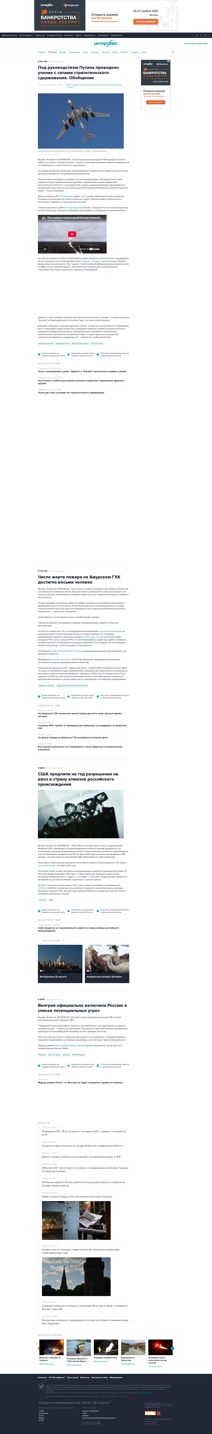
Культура (95, 52)
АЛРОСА (42, 900)
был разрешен (45, 865)
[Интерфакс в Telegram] (87, 1423)
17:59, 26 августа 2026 (54, 1000)
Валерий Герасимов (80, 343)
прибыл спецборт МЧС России (65, 651)
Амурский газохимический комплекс (72, 686)
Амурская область (46, 686)
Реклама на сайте (99, 1377)
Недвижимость (89, 35)
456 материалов (101, 1361)
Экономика (74, 52)
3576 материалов (74, 1365)
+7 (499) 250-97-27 (122, 1396)
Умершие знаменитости (105, 1357)
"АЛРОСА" (42, 888)
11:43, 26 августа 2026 (56, 571)
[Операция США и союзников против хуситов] (160, 1354)
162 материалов (127, 1364)
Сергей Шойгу (66, 196)
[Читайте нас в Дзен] (84, 1423)
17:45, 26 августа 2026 (54, 768)
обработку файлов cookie (143, 1393)
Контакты (42, 1377)
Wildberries (63, 455)
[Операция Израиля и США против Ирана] (79, 1355)
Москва (105, 52)
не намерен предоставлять (72, 1045)
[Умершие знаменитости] (106, 1354)
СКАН (84, 1413)
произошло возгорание (110, 631)
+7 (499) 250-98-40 (105, 1396)
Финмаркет (68, 35)
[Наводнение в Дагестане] (133, 1354)
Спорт (85, 52)
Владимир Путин (62, 343)
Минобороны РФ (46, 343)
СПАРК (41, 1411)
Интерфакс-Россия (54, 35)
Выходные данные (151, 1421)
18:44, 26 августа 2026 (57, 411)
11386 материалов (46, 1364)
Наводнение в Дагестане (128, 1359)
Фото (144, 52)
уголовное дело (58, 659)
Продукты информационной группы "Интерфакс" (75, 1403)
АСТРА (41, 1420)
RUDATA (85, 1416)
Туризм (78, 35)
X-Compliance (43, 1413)
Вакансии (84, 1377)
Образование (103, 35)
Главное (42, 52)
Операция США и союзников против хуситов (157, 1360)
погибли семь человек (93, 637)
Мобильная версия (9, 35)
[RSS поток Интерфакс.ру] (95, 1423)
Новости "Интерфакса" (90, 1411)
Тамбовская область (47, 455)
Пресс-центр (73, 1377)
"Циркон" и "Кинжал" (91, 261)
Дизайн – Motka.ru (151, 1424)
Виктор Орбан (54, 1055)
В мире (63, 52)
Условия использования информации (158, 1419)
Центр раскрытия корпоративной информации (98, 1418)
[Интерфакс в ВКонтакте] (91, 1423)
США (51, 900)
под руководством (75, 207)
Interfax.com (40, 35)
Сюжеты (135, 52)
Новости (124, 52)
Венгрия (42, 1055)
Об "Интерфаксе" (26, 35)
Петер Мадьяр (78, 1055)
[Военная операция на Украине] (51, 1354)
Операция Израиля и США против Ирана (77, 1360)
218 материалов (155, 1366)
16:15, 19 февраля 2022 (57, 62)
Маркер (41, 1418)
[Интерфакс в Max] (98, 1423)
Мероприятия (116, 35)
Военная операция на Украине (50, 1359)
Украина (66, 1055)
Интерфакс (106, 43)
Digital (115, 52)
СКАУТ (41, 1416)
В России (52, 52)
